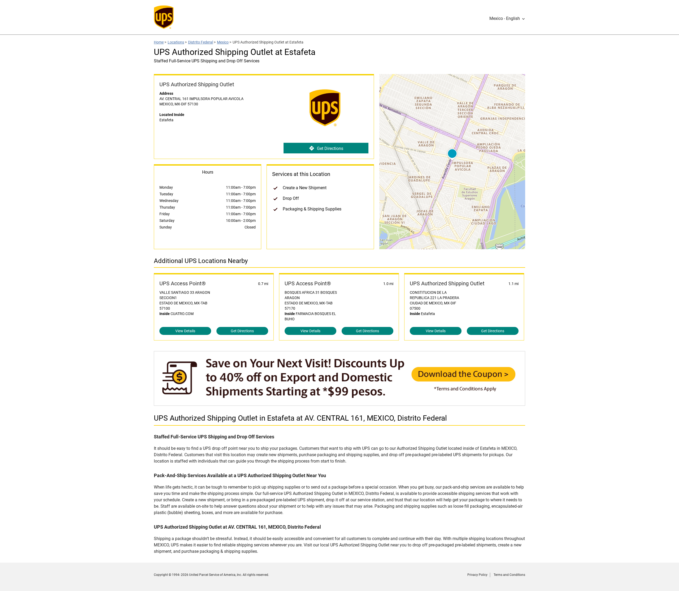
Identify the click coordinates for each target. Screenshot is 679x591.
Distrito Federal (200, 42)
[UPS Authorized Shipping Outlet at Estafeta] (339, 402)
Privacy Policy (477, 575)
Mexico (223, 42)
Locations (176, 42)
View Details (185, 331)
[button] (507, 18)
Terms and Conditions (509, 575)
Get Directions (330, 148)
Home (159, 42)
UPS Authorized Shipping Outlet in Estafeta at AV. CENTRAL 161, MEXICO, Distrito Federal (300, 418)
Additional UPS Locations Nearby (201, 261)
